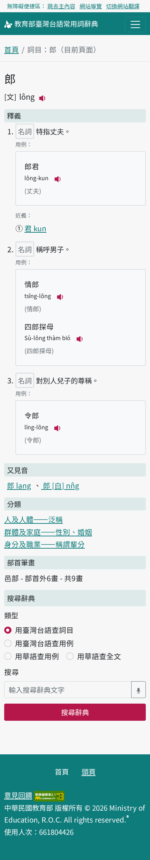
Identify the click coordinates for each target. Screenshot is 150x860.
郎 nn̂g (60, 485)
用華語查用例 (37, 656)
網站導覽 (91, 6)
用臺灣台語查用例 (44, 643)
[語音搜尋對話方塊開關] (138, 689)
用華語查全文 (99, 656)
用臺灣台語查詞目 (44, 630)
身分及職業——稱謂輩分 (44, 544)
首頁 (11, 49)
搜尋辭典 (75, 712)
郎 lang (19, 485)
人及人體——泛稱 (33, 519)
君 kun (35, 228)
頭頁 (89, 771)
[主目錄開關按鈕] (135, 24)
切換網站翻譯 (123, 6)
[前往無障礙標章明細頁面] (49, 795)
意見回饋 (18, 795)
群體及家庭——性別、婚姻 (48, 532)
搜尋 (11, 672)
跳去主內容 (61, 6)
